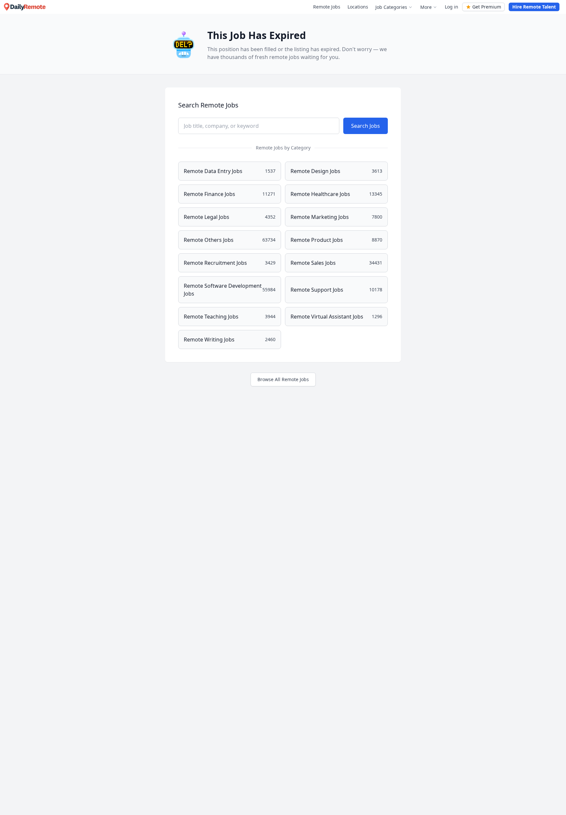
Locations (358, 7)
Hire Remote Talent (534, 7)
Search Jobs (365, 125)
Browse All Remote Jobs (283, 379)
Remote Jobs (326, 7)
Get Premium (486, 7)
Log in (451, 7)
